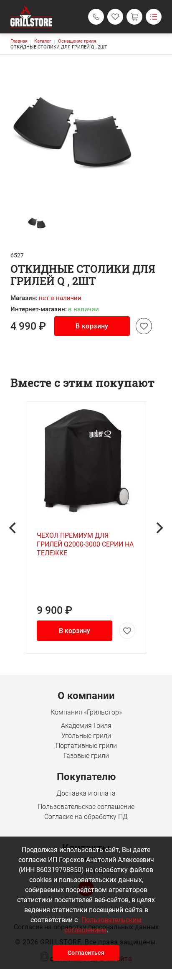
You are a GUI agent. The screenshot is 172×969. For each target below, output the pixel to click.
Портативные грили (86, 746)
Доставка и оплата (86, 793)
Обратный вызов (96, 17)
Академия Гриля (86, 726)
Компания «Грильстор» (86, 712)
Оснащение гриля (77, 41)
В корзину (92, 326)
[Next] (158, 528)
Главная (19, 41)
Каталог (42, 41)
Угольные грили (86, 736)
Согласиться (86, 952)
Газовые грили (86, 756)
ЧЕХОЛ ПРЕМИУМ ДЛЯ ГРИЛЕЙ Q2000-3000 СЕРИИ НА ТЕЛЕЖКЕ (85, 544)
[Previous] (13, 528)
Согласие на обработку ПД (86, 817)
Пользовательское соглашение (86, 807)
